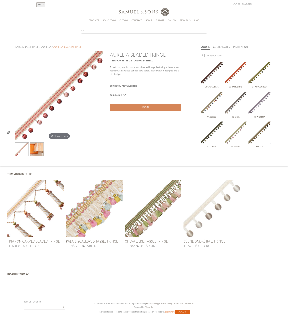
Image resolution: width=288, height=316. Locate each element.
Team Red (149, 307)
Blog (196, 20)
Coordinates (221, 47)
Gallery (172, 20)
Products (94, 20)
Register (247, 4)
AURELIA (46, 47)
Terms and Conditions (183, 304)
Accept (182, 312)
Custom (124, 20)
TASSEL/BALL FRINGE (26, 47)
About (149, 20)
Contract (137, 20)
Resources (185, 20)
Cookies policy (165, 304)
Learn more (170, 312)
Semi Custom (109, 20)
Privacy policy (152, 304)
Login (145, 107)
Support (160, 20)
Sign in (236, 4)
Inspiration (240, 47)
